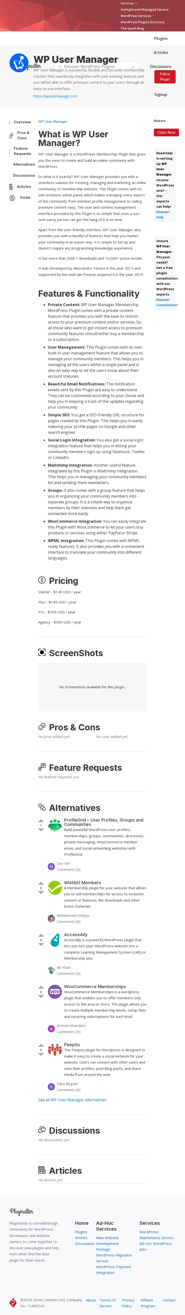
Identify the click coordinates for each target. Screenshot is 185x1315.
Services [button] (127, 3)
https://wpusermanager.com (55, 96)
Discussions (24, 175)
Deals (25, 197)
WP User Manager (52, 121)
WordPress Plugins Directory (143, 22)
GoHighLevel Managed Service (145, 9)
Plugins (161, 38)
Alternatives (24, 164)
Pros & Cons (23, 135)
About (91, 1300)
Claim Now (166, 132)
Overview (22, 122)
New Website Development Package (107, 1243)
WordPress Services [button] (136, 16)
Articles (161, 52)
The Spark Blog (132, 28)
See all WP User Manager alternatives (72, 1099)
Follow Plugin (165, 77)
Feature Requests (22, 151)
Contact (169, 1300)
